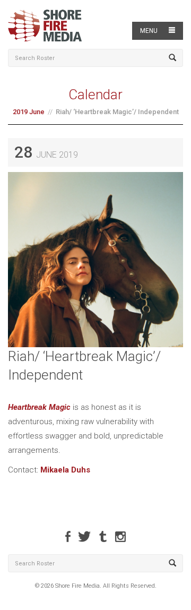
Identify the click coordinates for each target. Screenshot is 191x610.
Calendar (95, 94)
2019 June (29, 112)
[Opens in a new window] (68, 536)
